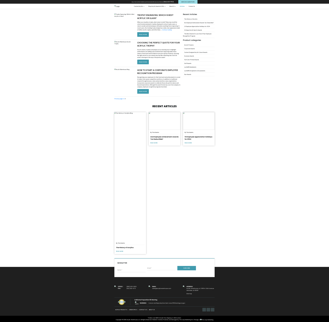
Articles (182, 6)
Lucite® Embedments (190, 67)
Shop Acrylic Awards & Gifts (156, 6)
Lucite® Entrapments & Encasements (194, 70)
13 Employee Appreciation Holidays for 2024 (197, 26)
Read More (143, 34)
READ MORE (120, 251)
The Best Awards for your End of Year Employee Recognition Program (197, 35)
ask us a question (187, 2)
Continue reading (167, 30)
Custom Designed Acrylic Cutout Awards (195, 52)
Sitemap (189, 294)
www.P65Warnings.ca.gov (177, 303)
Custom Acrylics (138, 6)
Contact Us (192, 6)
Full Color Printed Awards (191, 59)
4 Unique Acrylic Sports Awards (193, 30)
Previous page (118, 98)
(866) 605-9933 (168, 2)
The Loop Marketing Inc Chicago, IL (189, 320)
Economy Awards (189, 56)
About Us (172, 6)
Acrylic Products (189, 45)
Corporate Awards (189, 48)
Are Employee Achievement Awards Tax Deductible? (199, 22)
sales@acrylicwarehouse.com (161, 288)
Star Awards (187, 74)
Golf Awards (187, 63)
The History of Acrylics (190, 19)
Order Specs (133, 309)
